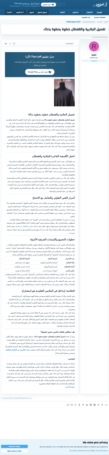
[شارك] (14, 43)
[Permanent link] (27, 114)
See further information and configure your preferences (88, 450)
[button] (83, 12)
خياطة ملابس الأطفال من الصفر (26, 226)
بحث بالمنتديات (86, 17)
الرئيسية (99, 12)
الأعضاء (62, 12)
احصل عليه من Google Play (38, 72)
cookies (54, 447)
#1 (6, 43)
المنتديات (89, 12)
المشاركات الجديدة (99, 17)
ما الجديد (75, 12)
